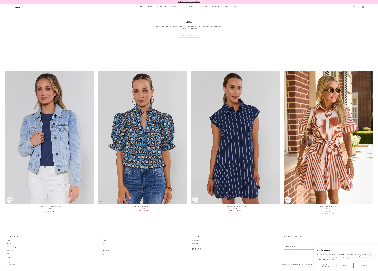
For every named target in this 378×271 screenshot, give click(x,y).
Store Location (105, 250)
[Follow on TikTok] (198, 249)
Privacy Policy (330, 259)
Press (102, 243)
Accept (345, 265)
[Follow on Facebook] (195, 249)
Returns (9, 243)
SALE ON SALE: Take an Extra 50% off (189, 2)
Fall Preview (161, 6)
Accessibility (286, 264)
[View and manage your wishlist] (355, 7)
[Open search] (352, 7)
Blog (102, 254)
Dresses (192, 6)
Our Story (104, 240)
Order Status (195, 243)
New (142, 6)
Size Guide (10, 250)
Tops (183, 6)
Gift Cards (10, 254)
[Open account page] (359, 7)
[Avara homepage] (10, 262)
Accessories (216, 6)
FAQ (8, 240)
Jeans (150, 6)
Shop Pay (9, 257)
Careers (103, 247)
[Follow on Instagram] (193, 249)
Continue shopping (189, 35)
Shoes (227, 6)
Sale (236, 6)
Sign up (290, 254)
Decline (364, 265)
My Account (195, 240)
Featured (174, 6)
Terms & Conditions (296, 264)
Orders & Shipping (12, 247)
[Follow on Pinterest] (201, 249)
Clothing (203, 6)
